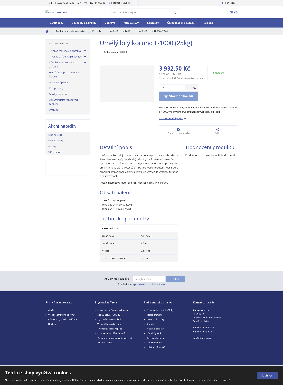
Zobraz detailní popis (171, 118)
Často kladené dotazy (180, 22)
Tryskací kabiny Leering (109, 324)
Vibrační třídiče (104, 342)
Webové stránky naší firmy (61, 314)
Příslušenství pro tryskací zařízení (63, 64)
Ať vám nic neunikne (116, 278)
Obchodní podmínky (84, 22)
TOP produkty (55, 151)
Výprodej (54, 109)
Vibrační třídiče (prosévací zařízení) (63, 102)
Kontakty (153, 22)
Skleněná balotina (156, 338)
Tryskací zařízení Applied (109, 328)
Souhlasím (267, 375)
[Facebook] (135, 2)
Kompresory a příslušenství (111, 333)
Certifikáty (56, 22)
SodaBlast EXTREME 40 (108, 314)
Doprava (110, 22)
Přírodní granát (154, 333)
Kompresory (56, 88)
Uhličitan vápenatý (156, 347)
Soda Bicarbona (154, 342)
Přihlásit (175, 279)
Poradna (208, 22)
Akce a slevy (131, 22)
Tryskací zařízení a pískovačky (65, 56)
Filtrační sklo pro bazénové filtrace (64, 74)
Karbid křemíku (154, 314)
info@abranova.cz (202, 338)
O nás (51, 310)
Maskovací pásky (58, 82)
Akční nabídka (55, 134)
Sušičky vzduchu (58, 94)
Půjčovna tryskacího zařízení (62, 319)
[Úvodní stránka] (56, 12)
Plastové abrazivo (156, 328)
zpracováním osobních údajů (149, 284)
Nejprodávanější (56, 140)
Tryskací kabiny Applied (109, 319)
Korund (150, 324)
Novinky (52, 146)
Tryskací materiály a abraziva (65, 50)
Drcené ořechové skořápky (160, 310)
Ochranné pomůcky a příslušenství (114, 338)
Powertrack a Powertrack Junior (113, 310)
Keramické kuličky (155, 319)
